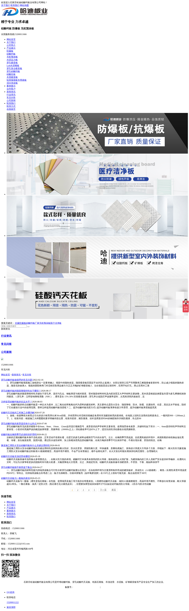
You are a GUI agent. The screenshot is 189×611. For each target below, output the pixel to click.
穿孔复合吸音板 (14, 68)
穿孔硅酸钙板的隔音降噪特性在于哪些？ (21, 391)
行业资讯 (11, 94)
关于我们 (5, 5)
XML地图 (119, 587)
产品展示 (11, 48)
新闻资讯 (11, 92)
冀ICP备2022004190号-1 (85, 587)
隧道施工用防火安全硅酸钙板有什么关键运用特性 (25, 445)
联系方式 (11, 106)
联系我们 (15, 5)
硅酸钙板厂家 (32, 323)
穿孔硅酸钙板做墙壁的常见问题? (17, 380)
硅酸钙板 (11, 54)
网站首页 (11, 39)
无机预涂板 (12, 57)
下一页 (103, 490)
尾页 (114, 490)
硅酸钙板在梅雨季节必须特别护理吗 (19, 434)
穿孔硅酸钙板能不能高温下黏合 (16, 467)
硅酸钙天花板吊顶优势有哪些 (15, 456)
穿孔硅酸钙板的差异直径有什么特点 (19, 423)
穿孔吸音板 (12, 62)
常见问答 (11, 97)
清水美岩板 (12, 83)
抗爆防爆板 (20, 323)
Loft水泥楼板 (13, 65)
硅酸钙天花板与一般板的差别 (15, 478)
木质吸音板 (12, 77)
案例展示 (11, 86)
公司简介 (11, 45)
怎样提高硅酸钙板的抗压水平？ (16, 402)
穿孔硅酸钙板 (13, 71)
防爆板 (10, 51)
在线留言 (11, 109)
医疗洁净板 (55, 323)
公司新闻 (11, 100)
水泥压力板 (12, 60)
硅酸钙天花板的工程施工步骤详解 (17, 412)
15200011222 (13, 602)
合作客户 (11, 89)
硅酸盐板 (11, 74)
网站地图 (24, 5)
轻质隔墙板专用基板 (17, 80)
